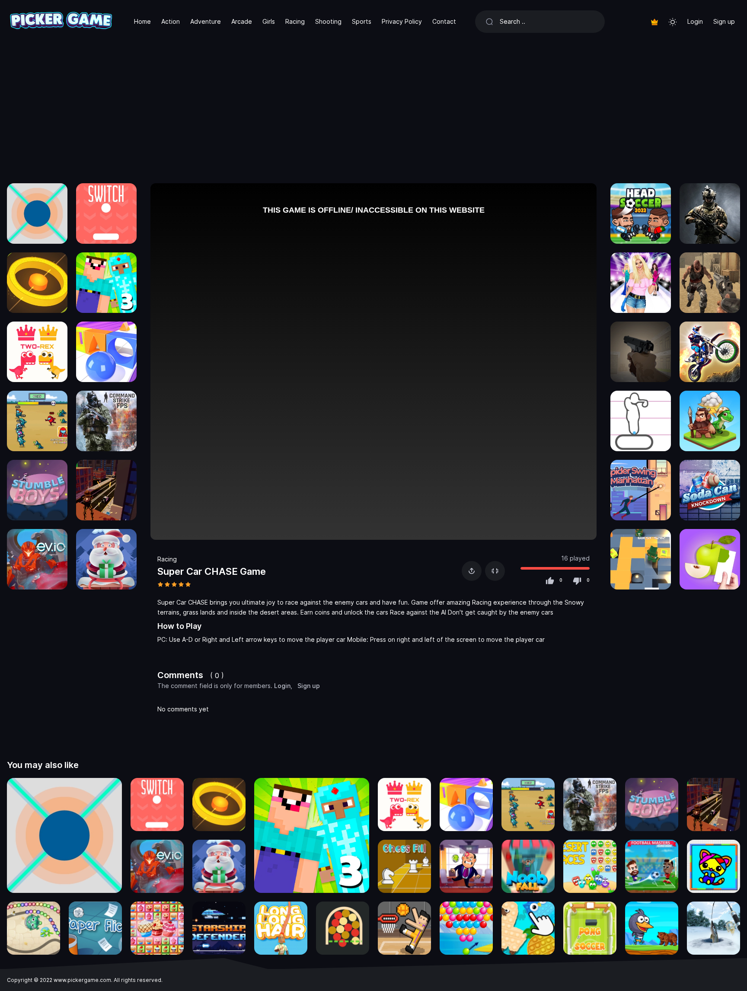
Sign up (724, 21)
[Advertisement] (373, 108)
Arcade (241, 21)
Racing (295, 21)
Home (142, 21)
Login (695, 21)
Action (170, 21)
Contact (444, 21)
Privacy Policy (402, 21)
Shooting (328, 21)
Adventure (205, 21)
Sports (361, 21)
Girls (268, 21)
